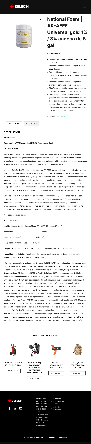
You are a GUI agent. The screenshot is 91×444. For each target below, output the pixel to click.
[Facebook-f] (9, 408)
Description (14, 124)
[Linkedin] (20, 408)
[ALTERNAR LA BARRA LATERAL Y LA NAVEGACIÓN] (85, 6)
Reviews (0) (31, 124)
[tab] (14, 123)
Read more (13, 371)
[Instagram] (15, 408)
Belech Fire (60, 116)
